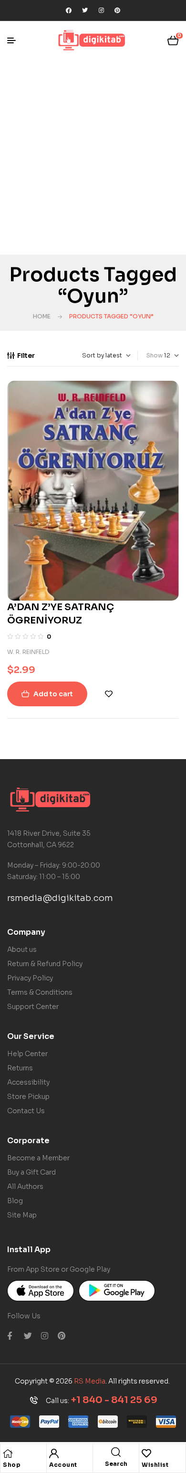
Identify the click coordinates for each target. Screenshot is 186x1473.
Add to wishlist (108, 693)
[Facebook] (68, 10)
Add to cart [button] (53, 694)
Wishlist (155, 1464)
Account (63, 1464)
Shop (12, 1464)
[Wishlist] (146, 1453)
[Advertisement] (93, 157)
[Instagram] (101, 10)
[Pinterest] (117, 10)
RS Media (89, 1381)
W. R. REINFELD (28, 651)
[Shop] (7, 1453)
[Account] (54, 1453)
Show (154, 355)
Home (42, 316)
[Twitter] (85, 10)
